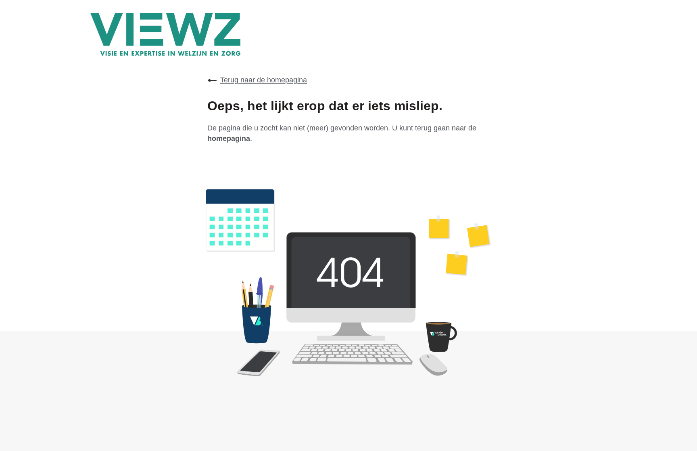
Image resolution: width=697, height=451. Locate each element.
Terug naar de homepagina (263, 80)
